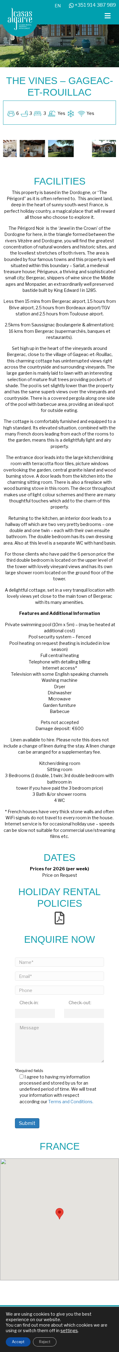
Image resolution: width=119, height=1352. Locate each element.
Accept (18, 1341)
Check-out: (80, 1002)
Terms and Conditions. (70, 1101)
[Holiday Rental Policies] (59, 917)
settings (69, 1330)
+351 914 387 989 (95, 5)
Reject (44, 1341)
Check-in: (29, 1002)
